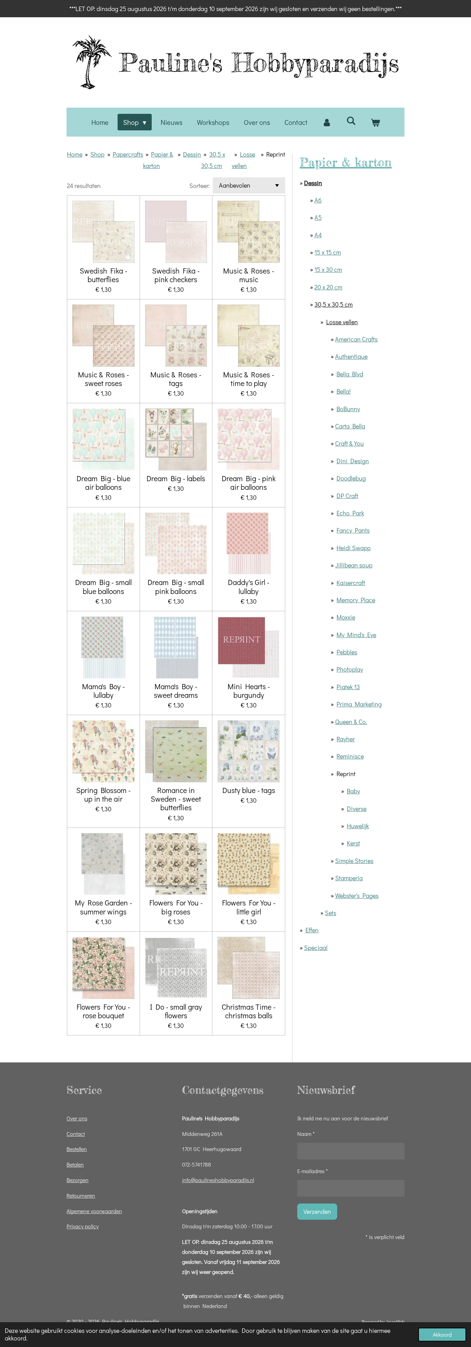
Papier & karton (346, 162)
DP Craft (347, 496)
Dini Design (353, 461)
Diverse (357, 808)
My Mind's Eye (356, 635)
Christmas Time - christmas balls (248, 1011)
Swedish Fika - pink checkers (176, 275)
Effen (312, 930)
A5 (318, 217)
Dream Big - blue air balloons (103, 482)
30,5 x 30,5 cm (333, 304)
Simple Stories (354, 860)
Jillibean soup (353, 565)
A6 (318, 200)
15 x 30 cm (328, 269)
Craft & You (349, 443)
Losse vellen (342, 322)
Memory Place (356, 600)
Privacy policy (83, 1226)
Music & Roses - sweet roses (103, 378)
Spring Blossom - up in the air (103, 794)
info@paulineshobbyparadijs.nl (218, 1179)
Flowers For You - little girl (248, 906)
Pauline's (259, 62)
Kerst (353, 843)
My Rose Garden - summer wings (103, 906)
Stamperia (349, 878)
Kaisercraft (351, 582)
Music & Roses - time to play (248, 378)
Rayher (346, 739)
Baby (353, 791)
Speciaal (316, 947)
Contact (76, 1133)
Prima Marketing (359, 704)
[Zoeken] (351, 120)
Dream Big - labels (176, 478)
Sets (330, 913)
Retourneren (81, 1195)
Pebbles (347, 652)
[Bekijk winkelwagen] (375, 122)
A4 (318, 235)
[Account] (327, 122)
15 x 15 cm (327, 252)
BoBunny (348, 409)
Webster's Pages (357, 895)
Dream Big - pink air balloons (248, 482)
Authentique (351, 356)
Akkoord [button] (442, 1334)
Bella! (344, 391)
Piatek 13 (348, 687)
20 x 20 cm (328, 287)
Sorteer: (199, 185)
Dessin (192, 154)
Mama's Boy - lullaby (103, 690)
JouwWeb (394, 1322)
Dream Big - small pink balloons (176, 586)
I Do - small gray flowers (176, 1011)
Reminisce (350, 756)
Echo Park (350, 513)
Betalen (75, 1164)
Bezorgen (78, 1179)
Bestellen (77, 1148)
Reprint (275, 154)
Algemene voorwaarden (94, 1211)
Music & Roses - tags (175, 378)
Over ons (77, 1118)
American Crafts (356, 339)
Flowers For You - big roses (176, 906)
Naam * (306, 1133)
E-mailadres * (312, 1171)
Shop (97, 154)
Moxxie (346, 617)
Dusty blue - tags (248, 790)
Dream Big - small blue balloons (103, 586)
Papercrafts (128, 154)
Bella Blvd (350, 374)
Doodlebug (351, 478)
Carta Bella (350, 426)
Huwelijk (358, 826)
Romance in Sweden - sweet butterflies (176, 799)
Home (74, 154)
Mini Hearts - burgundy (249, 690)
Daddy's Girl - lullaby (248, 586)
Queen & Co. (351, 721)
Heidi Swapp (354, 548)
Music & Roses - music (248, 275)
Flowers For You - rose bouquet (103, 1011)
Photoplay (350, 669)
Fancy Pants (353, 530)
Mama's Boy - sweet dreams (176, 690)
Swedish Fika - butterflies (103, 275)
